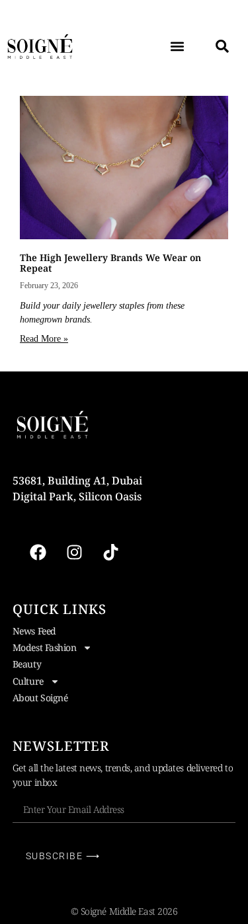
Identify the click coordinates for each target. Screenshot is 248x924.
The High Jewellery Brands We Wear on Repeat (110, 262)
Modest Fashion (45, 647)
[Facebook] (38, 552)
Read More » (44, 339)
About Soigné (40, 697)
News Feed (34, 631)
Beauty (27, 664)
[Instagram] (74, 552)
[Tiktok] (111, 552)
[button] (177, 46)
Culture (28, 681)
